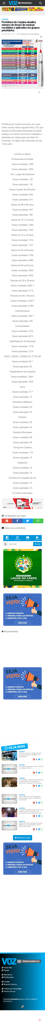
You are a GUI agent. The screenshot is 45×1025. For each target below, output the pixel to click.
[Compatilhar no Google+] (7, 521)
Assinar (37, 544)
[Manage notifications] (40, 1020)
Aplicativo (37, 539)
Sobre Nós (7, 968)
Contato (6, 982)
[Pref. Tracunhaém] (22, 568)
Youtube (27, 539)
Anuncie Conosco (10, 984)
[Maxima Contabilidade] (22, 503)
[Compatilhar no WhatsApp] (38, 521)
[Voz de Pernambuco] (20, 3)
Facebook (7, 539)
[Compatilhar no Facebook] (17, 521)
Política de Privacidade (12, 989)
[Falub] (22, 9)
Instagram (17, 539)
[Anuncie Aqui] (22, 609)
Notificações (8, 977)
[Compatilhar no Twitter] (27, 521)
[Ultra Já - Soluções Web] (22, 1006)
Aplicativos (7, 975)
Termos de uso (9, 991)
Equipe (6, 970)
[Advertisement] (19, 106)
